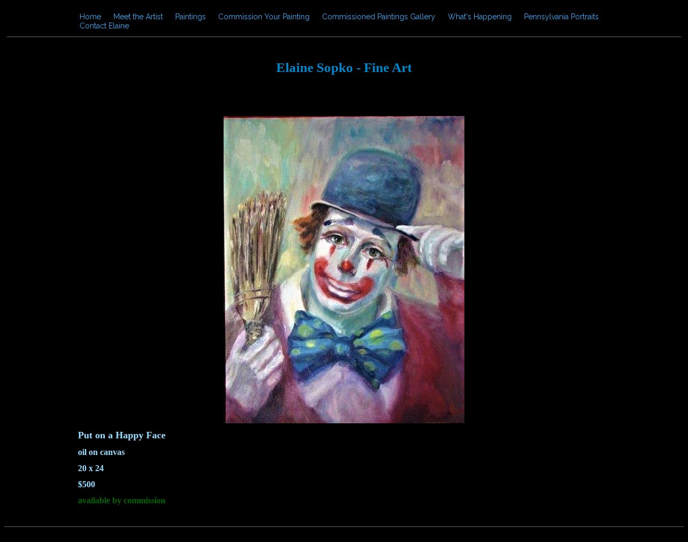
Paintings (190, 16)
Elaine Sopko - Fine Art (344, 67)
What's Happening (480, 16)
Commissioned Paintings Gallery (378, 16)
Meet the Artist (138, 16)
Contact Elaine (104, 25)
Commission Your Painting (264, 16)
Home (90, 16)
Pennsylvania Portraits (561, 16)
